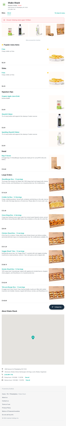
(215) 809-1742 (11, 9)
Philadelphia (13, 394)
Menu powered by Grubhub (33, 40)
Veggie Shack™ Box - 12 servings (13, 251)
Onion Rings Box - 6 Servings (11, 215)
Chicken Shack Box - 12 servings (13, 233)
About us (4, 397)
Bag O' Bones (6, 156)
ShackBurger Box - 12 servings (12, 179)
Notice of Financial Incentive (11, 411)
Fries (3, 49)
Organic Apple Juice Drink (11, 96)
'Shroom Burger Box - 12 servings (13, 287)
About (9, 13)
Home (4, 394)
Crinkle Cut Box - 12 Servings (12, 197)
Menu (3, 13)
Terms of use (6, 404)
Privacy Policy (6, 408)
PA (8, 394)
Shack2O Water (7, 114)
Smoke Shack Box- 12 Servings (12, 269)
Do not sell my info (7, 414)
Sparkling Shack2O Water (10, 132)
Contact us (5, 401)
